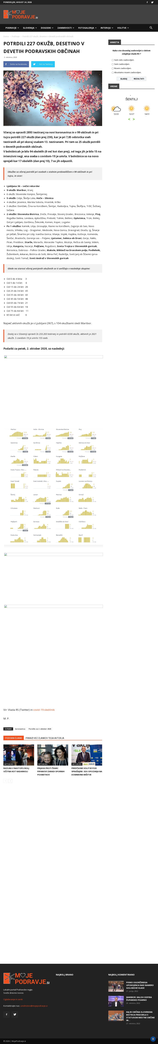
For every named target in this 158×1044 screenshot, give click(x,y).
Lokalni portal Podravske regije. (18, 989)
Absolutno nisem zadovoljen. (127, 72)
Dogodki (46, 27)
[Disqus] (52, 831)
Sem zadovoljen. (122, 64)
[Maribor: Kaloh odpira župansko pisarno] (116, 1001)
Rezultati (139, 78)
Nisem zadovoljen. (122, 68)
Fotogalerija (86, 27)
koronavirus (20, 729)
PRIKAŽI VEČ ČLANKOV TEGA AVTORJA (45, 738)
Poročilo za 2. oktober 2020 (40, 729)
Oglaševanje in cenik (13, 999)
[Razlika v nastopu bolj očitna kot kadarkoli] (18, 755)
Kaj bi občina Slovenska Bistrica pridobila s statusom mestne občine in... (140, 1016)
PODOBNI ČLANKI (13, 738)
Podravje (11, 27)
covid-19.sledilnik (44, 710)
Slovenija (28, 27)
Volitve (121, 27)
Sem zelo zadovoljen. (124, 60)
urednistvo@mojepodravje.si (34, 1005)
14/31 (142, 116)
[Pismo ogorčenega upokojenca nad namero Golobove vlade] (116, 986)
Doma (6, 36)
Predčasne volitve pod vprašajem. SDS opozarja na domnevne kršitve (86, 771)
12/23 (111, 116)
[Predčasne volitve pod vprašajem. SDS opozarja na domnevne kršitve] (86, 755)
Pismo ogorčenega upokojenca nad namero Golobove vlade (140, 985)
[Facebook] (147, 2)
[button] (151, 28)
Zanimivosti (64, 27)
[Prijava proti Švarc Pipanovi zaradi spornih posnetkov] (52, 755)
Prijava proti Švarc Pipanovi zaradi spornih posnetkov (50, 771)
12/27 (127, 116)
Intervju (106, 27)
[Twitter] (152, 2)
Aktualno (8, 764)
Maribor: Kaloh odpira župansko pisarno (139, 998)
